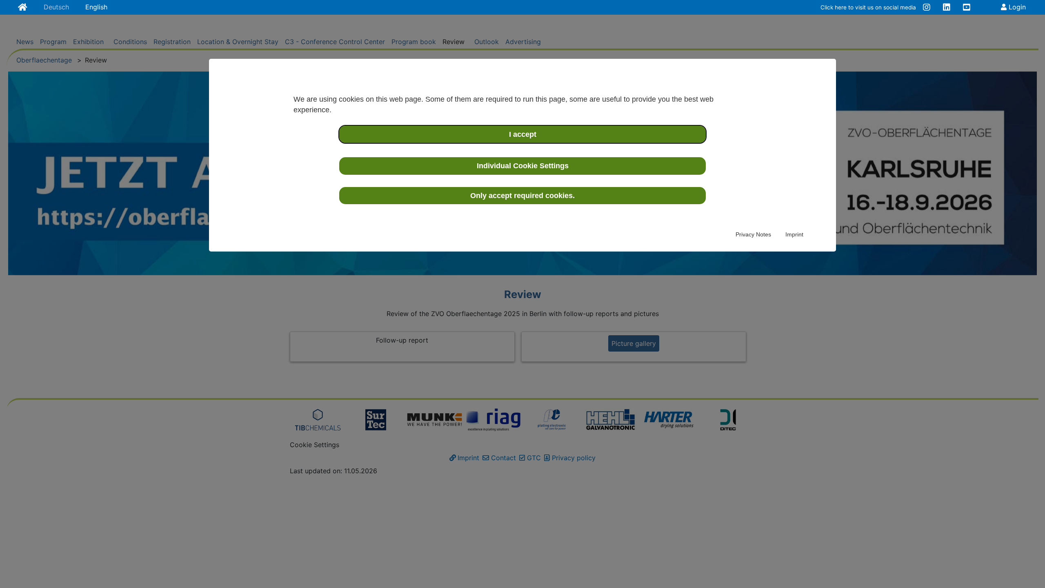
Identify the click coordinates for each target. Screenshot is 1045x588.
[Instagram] (926, 8)
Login (1016, 7)
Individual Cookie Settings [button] (523, 166)
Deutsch (56, 7)
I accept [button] (522, 134)
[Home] (22, 8)
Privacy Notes (753, 234)
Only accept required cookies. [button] (522, 196)
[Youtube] (966, 8)
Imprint (794, 234)
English (96, 7)
